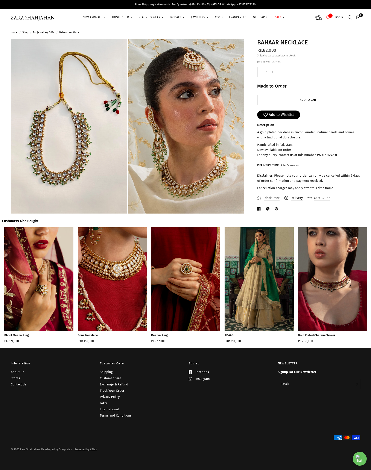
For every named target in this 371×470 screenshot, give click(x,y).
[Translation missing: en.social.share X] (268, 208)
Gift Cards (260, 17)
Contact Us (18, 384)
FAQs (103, 403)
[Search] (350, 17)
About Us (17, 372)
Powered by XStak (86, 449)
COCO (219, 17)
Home (14, 32)
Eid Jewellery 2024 (44, 32)
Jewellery (198, 17)
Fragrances (237, 17)
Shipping (262, 55)
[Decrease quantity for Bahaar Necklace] (260, 72)
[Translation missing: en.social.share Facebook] (259, 208)
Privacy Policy (110, 397)
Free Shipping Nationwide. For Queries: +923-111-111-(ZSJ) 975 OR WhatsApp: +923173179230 (148, 4)
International (109, 409)
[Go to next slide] (350, 286)
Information (20, 363)
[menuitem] (94, 17)
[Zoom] (118, 48)
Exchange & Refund (114, 384)
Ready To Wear (149, 17)
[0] (357, 17)
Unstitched (120, 17)
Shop (25, 32)
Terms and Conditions (116, 415)
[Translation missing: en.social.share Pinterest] (277, 208)
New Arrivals (92, 17)
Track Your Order (112, 391)
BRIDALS (175, 17)
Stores (15, 378)
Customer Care (112, 363)
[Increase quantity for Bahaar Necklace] (272, 72)
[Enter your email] (356, 384)
